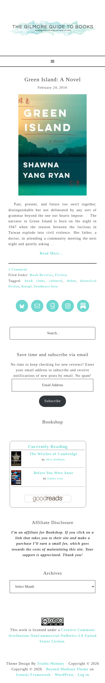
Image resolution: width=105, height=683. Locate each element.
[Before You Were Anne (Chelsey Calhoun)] (16, 484)
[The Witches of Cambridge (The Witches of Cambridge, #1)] (16, 465)
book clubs (35, 281)
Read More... (51, 253)
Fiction (61, 275)
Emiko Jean (55, 478)
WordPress (64, 675)
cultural (55, 281)
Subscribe (52, 401)
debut (71, 281)
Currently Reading (48, 446)
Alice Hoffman (55, 459)
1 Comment (17, 269)
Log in (83, 675)
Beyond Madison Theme (67, 669)
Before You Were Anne (53, 473)
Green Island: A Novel (52, 79)
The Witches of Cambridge (53, 454)
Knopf (26, 286)
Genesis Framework (33, 675)
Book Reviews (41, 275)
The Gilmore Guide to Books (52, 28)
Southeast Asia (46, 286)
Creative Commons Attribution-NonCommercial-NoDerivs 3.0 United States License (52, 635)
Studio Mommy (50, 664)
